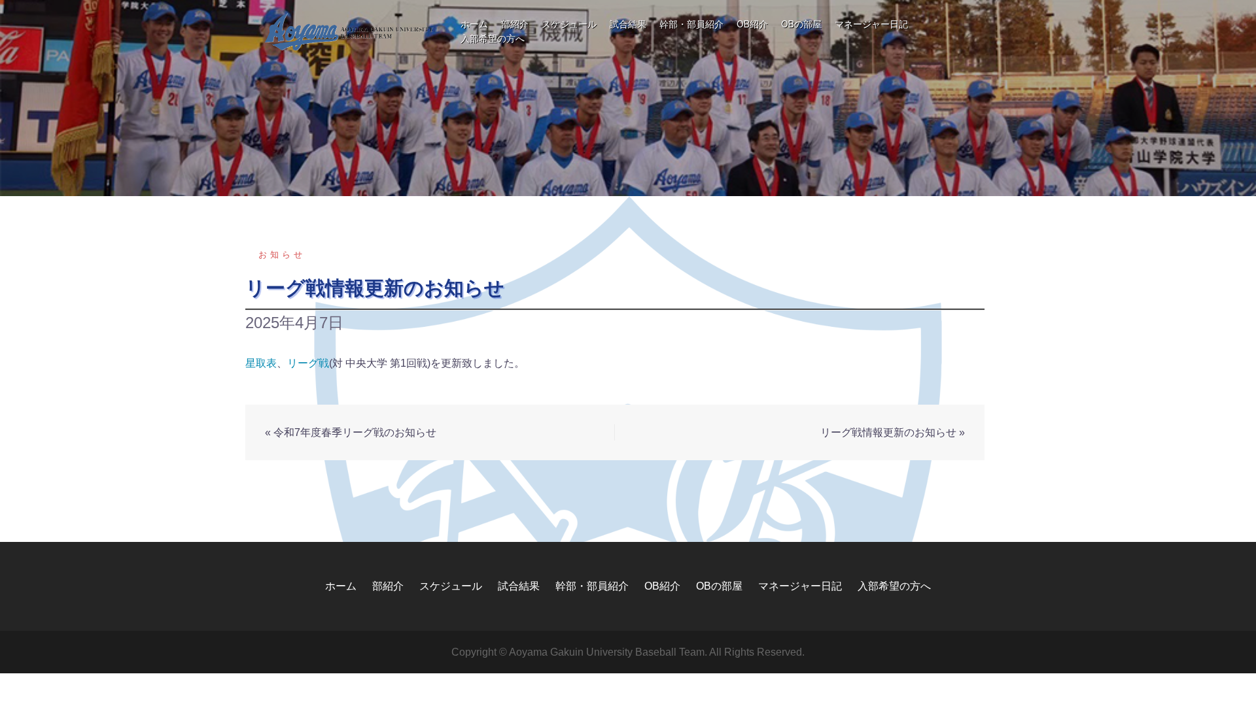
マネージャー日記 (871, 24)
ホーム (474, 24)
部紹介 (515, 24)
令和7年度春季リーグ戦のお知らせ (354, 432)
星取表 (261, 363)
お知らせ (281, 255)
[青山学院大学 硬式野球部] (349, 31)
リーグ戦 (308, 363)
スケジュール (569, 24)
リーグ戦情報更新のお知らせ (888, 432)
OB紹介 (752, 24)
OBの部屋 (801, 24)
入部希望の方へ (493, 38)
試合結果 (628, 24)
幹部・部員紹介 (691, 24)
